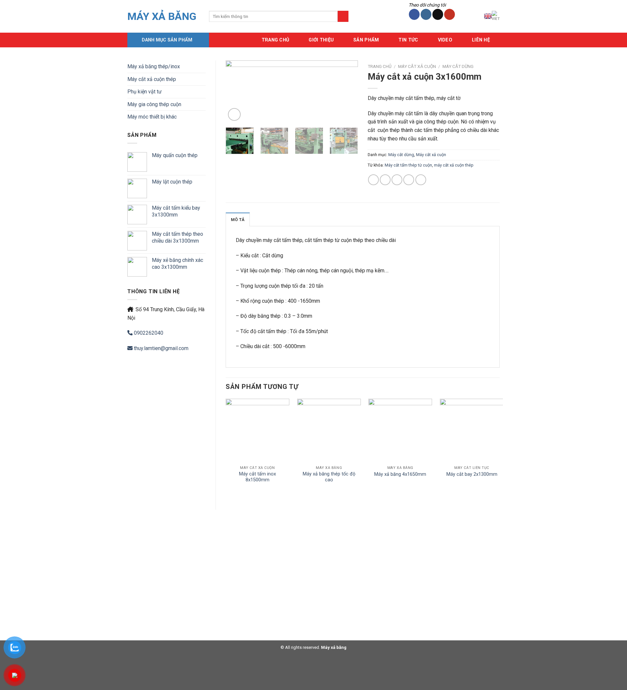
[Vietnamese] (496, 16)
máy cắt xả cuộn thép (454, 165)
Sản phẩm (366, 40)
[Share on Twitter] (385, 179)
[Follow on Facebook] (414, 14)
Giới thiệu (321, 40)
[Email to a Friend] (397, 179)
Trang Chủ (275, 40)
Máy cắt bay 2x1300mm (471, 474)
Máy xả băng (333, 647)
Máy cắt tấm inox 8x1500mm (257, 477)
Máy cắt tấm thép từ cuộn (408, 165)
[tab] (238, 219)
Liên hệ (481, 40)
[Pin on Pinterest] (408, 179)
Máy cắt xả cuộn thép (151, 79)
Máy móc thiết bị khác (152, 117)
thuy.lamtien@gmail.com (160, 348)
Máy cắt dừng (458, 66)
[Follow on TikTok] (437, 14)
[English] (488, 16)
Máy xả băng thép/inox (153, 66)
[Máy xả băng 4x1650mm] (400, 430)
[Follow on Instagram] (426, 14)
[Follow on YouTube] (449, 14)
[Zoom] (234, 114)
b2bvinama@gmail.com (153, 596)
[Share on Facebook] (373, 179)
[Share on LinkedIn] (420, 179)
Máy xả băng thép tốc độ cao (329, 477)
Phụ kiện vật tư (144, 91)
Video (445, 40)
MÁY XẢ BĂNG (161, 16)
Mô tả (238, 219)
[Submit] (343, 16)
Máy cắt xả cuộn (417, 66)
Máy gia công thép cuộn (154, 104)
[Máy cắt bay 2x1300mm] (472, 430)
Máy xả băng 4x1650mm (400, 474)
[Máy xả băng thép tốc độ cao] (329, 430)
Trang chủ (380, 66)
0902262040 (148, 333)
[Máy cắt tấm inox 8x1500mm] (257, 430)
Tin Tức (408, 40)
